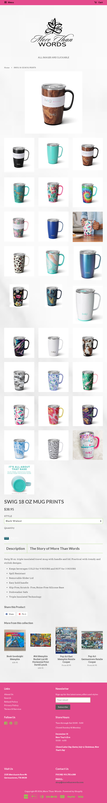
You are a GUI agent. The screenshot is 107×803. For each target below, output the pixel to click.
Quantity (9, 528)
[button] (6, 538)
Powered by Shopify (72, 791)
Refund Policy (11, 702)
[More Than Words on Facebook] (5, 724)
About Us (8, 694)
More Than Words (52, 791)
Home (6, 68)
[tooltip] (7, 540)
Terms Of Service (12, 709)
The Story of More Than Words (55, 548)
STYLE (8, 516)
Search (7, 698)
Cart (100, 2)
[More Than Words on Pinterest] (10, 724)
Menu (11, 2)
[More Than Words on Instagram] (15, 724)
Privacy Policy (11, 705)
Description (15, 548)
